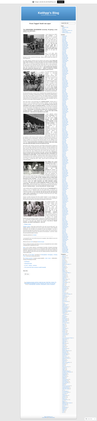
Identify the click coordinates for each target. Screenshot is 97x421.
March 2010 (64, 245)
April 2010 (64, 244)
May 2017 (64, 154)
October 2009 (64, 251)
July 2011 (64, 228)
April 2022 (64, 91)
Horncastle (64, 316)
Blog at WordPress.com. (48, 416)
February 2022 (65, 93)
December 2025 (65, 44)
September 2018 (65, 137)
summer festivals (65, 386)
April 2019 (64, 129)
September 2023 (65, 73)
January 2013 (64, 209)
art (62, 258)
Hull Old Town (64, 318)
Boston (63, 269)
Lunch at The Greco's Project (67, 337)
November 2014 (65, 186)
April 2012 (64, 219)
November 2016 (65, 160)
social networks (65, 381)
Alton (63, 256)
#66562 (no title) (65, 27)
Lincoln (63, 330)
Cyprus (63, 284)
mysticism (64, 346)
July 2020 (64, 113)
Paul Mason (31, 254)
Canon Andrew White (66, 272)
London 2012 (64, 333)
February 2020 (65, 119)
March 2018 (64, 143)
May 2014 (64, 192)
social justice (43, 284)
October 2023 (64, 72)
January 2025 (64, 56)
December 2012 (65, 210)
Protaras (63, 363)
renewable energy (65, 370)
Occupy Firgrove (65, 353)
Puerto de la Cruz (65, 366)
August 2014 (64, 189)
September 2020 (65, 111)
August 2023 (64, 74)
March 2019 (64, 130)
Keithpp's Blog (48, 13)
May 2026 (64, 39)
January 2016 (64, 171)
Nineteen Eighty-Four (66, 350)
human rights (64, 319)
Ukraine (63, 398)
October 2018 (64, 136)
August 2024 (64, 61)
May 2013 (64, 205)
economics (38, 284)
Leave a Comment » (51, 284)
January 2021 (64, 107)
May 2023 (64, 77)
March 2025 (64, 54)
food (63, 299)
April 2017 (64, 155)
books (63, 268)
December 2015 (65, 172)
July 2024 (64, 62)
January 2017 (64, 158)
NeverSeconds (65, 348)
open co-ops (48, 258)
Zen (63, 412)
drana (63, 291)
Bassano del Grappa (66, 264)
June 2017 (64, 153)
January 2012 (64, 222)
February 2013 (65, 208)
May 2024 (64, 64)
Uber (24, 247)
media (63, 342)
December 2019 (65, 121)
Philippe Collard (27, 224)
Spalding (64, 383)
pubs (63, 365)
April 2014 (64, 193)
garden (63, 305)
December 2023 (65, 70)
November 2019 (65, 122)
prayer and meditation (66, 362)
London (63, 332)
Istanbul (63, 321)
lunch (63, 336)
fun (63, 302)
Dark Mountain (32, 284)
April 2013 (64, 206)
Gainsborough (64, 304)
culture (63, 283)
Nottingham (64, 352)
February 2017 (65, 157)
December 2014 (65, 185)
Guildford (64, 312)
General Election (65, 306)
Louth (63, 335)
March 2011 (64, 233)
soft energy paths (65, 382)
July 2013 (64, 203)
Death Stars (48, 282)
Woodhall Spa (64, 407)
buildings (64, 271)
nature (63, 347)
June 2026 (64, 38)
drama (63, 290)
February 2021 (65, 106)
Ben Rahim (64, 29)
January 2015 (64, 184)
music (63, 345)
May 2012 (64, 218)
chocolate (64, 275)
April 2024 (64, 65)
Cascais (63, 273)
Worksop (63, 409)
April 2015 (64, 180)
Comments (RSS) (52, 417)
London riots (64, 334)
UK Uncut (64, 397)
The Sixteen (64, 393)
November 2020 (65, 109)
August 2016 (64, 163)
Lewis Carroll (64, 328)
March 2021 (64, 105)
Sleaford (63, 378)
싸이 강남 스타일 (65, 322)
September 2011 (65, 226)
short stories (64, 376)
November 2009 (65, 250)
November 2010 (65, 237)
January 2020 (64, 120)
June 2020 (64, 114)
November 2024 (65, 58)
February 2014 (65, 195)
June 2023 (64, 76)
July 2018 (64, 139)
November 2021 (65, 96)
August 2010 (64, 240)
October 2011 (64, 225)
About (63, 28)
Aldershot (64, 255)
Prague (63, 361)
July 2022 (64, 88)
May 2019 (64, 128)
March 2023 (64, 79)
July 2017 (64, 152)
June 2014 (64, 191)
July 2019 (64, 126)
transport (64, 396)
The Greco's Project (65, 392)
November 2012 (65, 211)
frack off (63, 300)
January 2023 (64, 81)
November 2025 (65, 45)
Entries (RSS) (44, 417)
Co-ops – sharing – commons (31, 265)
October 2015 (64, 174)
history (63, 315)
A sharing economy (30, 282)
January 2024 (64, 69)
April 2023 (64, 78)
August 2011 (64, 227)
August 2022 (64, 87)
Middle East (64, 343)
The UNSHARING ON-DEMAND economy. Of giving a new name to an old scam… (40, 283)
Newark (63, 349)
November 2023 (65, 71)
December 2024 (65, 57)
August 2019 (64, 125)
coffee (63, 281)
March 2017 (64, 156)
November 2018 (65, 135)
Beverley (63, 266)
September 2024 (65, 60)
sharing (52, 282)
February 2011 (65, 234)
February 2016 (65, 170)
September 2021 (65, 98)
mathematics (64, 341)
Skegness (64, 377)
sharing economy (28, 258)
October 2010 (64, 238)
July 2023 (64, 75)
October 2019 (64, 123)
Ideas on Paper (65, 31)
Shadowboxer (64, 374)
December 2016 (65, 159)
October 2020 (64, 110)
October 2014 (64, 187)
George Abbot (64, 307)
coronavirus (65, 314)
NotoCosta (64, 351)
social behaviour (65, 379)
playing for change (65, 358)
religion (63, 369)
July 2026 (64, 37)
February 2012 (65, 221)
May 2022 (64, 90)
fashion (63, 298)
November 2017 (65, 147)
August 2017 (64, 151)
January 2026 (64, 43)
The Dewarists (64, 391)
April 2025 (64, 53)
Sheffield (64, 375)
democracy (64, 287)
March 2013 (64, 207)
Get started (60, 1)
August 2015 (64, 176)
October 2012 (64, 212)
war (63, 400)
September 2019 (65, 124)
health (63, 313)
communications (65, 282)
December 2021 (65, 95)
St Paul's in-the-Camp (66, 385)
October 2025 (64, 46)
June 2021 (64, 102)
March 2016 (64, 169)
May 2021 (64, 103)
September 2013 (65, 201)
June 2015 (64, 178)
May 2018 (64, 141)
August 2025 (64, 48)
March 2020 (64, 118)
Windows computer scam (66, 32)
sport (63, 384)
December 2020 (65, 108)
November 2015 (65, 173)
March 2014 (64, 194)
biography (64, 267)
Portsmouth (64, 360)
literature (63, 331)
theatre (63, 394)
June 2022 (64, 89)
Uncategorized (65, 399)
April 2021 (64, 104)
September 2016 (65, 162)
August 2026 (64, 36)
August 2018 (64, 138)
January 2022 (64, 94)
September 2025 (65, 47)
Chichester (64, 274)
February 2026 (65, 42)
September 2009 (65, 252)
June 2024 (64, 63)
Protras (63, 364)
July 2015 (64, 177)
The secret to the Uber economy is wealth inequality (35, 267)
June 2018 (64, 140)
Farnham (64, 297)
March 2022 (64, 92)
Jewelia (63, 325)
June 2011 (64, 229)
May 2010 (64, 243)
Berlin (63, 265)
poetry (63, 359)
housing (63, 317)
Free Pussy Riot (65, 301)
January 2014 (64, 196)
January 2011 (64, 235)
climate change (65, 279)
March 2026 (64, 41)
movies (63, 344)
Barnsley (63, 263)
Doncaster (64, 289)
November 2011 (65, 224)
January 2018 (64, 145)
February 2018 (65, 144)
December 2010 (65, 236)
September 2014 (65, 188)
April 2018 (64, 142)
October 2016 (64, 161)
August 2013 (64, 202)
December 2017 (65, 146)
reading (63, 367)
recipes (63, 368)
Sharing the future (28, 263)
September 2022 (65, 86)
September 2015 (65, 175)
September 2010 (65, 239)
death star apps (41, 241)
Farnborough (64, 296)
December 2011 (65, 223)
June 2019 (64, 127)
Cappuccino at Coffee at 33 (67, 30)
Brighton (63, 270)
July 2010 (64, 241)
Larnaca (63, 326)
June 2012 (64, 217)
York (63, 411)
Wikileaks (64, 401)
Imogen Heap (64, 320)
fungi (63, 303)
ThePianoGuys (65, 395)
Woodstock (64, 408)
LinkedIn (34, 235)
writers (63, 410)
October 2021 (64, 97)
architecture (64, 257)
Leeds (63, 327)
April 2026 (64, 40)
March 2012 (64, 220)
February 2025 (65, 55)
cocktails (63, 280)
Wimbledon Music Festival (66, 402)
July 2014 (64, 190)
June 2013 (64, 204)
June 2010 (64, 242)
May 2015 (64, 179)
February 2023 (65, 80)
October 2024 (64, 59)
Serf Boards (27, 261)
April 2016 (64, 168)
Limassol (63, 329)
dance (63, 285)
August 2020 (64, 112)
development (64, 288)
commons (37, 282)
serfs (32, 241)
